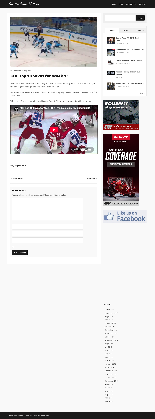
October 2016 (110, 337)
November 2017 (111, 313)
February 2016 (110, 364)
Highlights (131, 4)
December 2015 (111, 371)
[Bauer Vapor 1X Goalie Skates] (111, 62)
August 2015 (110, 384)
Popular (111, 30)
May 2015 (108, 394)
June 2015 (108, 391)
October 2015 (110, 377)
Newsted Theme (43, 415)
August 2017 (110, 316)
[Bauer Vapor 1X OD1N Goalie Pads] (111, 41)
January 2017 (110, 326)
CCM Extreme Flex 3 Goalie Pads (130, 49)
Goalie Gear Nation (23, 4)
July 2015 (108, 388)
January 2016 (110, 367)
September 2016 (111, 340)
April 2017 (108, 320)
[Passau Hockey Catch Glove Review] (111, 72)
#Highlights (15, 166)
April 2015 (108, 398)
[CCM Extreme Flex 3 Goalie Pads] (111, 52)
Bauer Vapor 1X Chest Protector (130, 83)
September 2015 (111, 381)
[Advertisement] (121, 262)
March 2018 (109, 309)
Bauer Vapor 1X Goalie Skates (129, 61)
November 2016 (111, 333)
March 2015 (109, 401)
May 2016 (108, 354)
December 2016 (111, 330)
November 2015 (111, 374)
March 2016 (109, 360)
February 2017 (110, 323)
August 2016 (110, 343)
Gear (121, 4)
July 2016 (108, 347)
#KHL (24, 166)
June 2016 (108, 350)
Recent (126, 30)
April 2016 (108, 357)
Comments (139, 30)
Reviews (143, 4)
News (113, 4)
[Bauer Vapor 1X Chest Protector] (111, 86)
